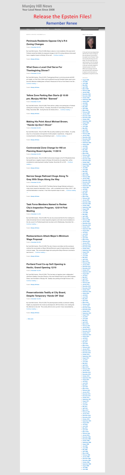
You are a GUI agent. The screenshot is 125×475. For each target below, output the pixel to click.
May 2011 (85, 406)
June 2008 (85, 469)
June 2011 (85, 404)
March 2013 (86, 367)
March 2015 (86, 324)
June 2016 (85, 297)
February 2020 (86, 220)
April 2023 (85, 151)
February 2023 (86, 155)
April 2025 (85, 108)
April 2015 (85, 322)
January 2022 (86, 178)
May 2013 (85, 363)
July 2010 (85, 424)
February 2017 (86, 282)
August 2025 (86, 101)
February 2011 (86, 412)
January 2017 (86, 284)
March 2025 (86, 110)
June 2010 (85, 426)
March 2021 (86, 196)
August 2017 (86, 273)
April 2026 (85, 87)
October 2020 (86, 205)
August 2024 (86, 123)
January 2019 (86, 243)
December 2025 (87, 94)
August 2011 (86, 401)
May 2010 (85, 428)
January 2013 (86, 370)
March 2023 (86, 153)
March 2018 (86, 261)
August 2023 (86, 144)
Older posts (29, 319)
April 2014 (85, 343)
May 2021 (85, 193)
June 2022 (85, 169)
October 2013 (86, 354)
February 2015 (86, 325)
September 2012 (87, 378)
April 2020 (85, 216)
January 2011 (86, 413)
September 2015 (87, 313)
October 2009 (86, 440)
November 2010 (87, 417)
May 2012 (85, 385)
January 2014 (86, 349)
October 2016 (86, 290)
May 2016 (85, 299)
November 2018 (87, 247)
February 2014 (86, 347)
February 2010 (86, 433)
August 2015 (86, 315)
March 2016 (86, 302)
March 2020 (86, 218)
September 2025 (87, 99)
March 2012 (86, 388)
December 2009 (87, 437)
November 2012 (87, 374)
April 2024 (85, 130)
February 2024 (86, 133)
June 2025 (85, 105)
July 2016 (85, 295)
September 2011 (87, 399)
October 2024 (86, 119)
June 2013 (85, 361)
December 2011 (87, 394)
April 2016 (85, 300)
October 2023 (86, 141)
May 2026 (85, 85)
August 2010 (86, 422)
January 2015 (86, 327)
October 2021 (86, 184)
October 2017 (86, 270)
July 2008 (85, 467)
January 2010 (86, 435)
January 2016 (86, 306)
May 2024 (85, 128)
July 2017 (85, 275)
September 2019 (87, 229)
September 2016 (87, 291)
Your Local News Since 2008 (42, 29)
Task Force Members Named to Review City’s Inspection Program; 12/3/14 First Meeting (46, 207)
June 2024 (85, 126)
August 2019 (86, 230)
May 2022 (85, 171)
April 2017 (85, 279)
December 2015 (87, 308)
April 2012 (85, 386)
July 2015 (85, 317)
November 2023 (87, 139)
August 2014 (86, 336)
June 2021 (85, 191)
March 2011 (86, 410)
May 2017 (85, 277)
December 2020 (87, 202)
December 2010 (87, 415)
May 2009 (85, 449)
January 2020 (86, 221)
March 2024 (86, 132)
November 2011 (87, 395)
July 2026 (85, 81)
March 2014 (86, 345)
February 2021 (86, 198)
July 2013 (85, 360)
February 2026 (86, 90)
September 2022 (87, 164)
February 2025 (86, 112)
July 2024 (85, 124)
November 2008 (87, 460)
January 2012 (86, 392)
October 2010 (86, 419)
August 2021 (86, 187)
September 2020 (87, 207)
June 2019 (85, 234)
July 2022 (85, 168)
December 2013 (87, 351)
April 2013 (85, 365)
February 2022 (86, 177)
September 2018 (87, 250)
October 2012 (86, 376)
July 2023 (85, 146)
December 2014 (87, 329)
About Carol (57, 29)
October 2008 (86, 462)
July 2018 (85, 254)
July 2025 (85, 103)
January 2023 (86, 157)
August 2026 (86, 80)
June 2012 (85, 383)
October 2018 (86, 248)
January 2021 (86, 200)
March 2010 (86, 431)
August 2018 (86, 252)
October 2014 (86, 333)
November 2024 (87, 117)
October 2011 (86, 397)
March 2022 (86, 175)
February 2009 (86, 455)
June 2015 (85, 318)
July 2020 (85, 211)
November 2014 (87, 331)
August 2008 (86, 466)
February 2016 (86, 304)
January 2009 (86, 456)
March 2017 (86, 281)
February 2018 (86, 263)
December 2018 (87, 245)
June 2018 (85, 255)
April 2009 (85, 451)
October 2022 (86, 162)
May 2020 (85, 214)
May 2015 (85, 320)
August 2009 (86, 444)
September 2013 (87, 356)
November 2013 (87, 352)
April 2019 (85, 238)
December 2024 (87, 115)
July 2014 (85, 338)
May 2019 (85, 236)
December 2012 (87, 372)
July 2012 (85, 381)
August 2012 (86, 379)
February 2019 (86, 241)
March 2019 (86, 239)
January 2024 (86, 135)
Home (28, 29)
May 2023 (85, 150)
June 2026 (85, 83)
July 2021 (85, 189)
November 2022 (87, 160)
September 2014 (87, 334)
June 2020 (85, 212)
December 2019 (87, 223)
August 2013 (86, 358)
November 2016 (87, 288)
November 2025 (87, 96)
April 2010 (85, 430)
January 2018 (86, 264)
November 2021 (87, 182)
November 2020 (87, 203)
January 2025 (86, 114)
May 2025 (85, 106)
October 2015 (86, 311)
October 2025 (86, 97)
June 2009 (85, 448)
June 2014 (85, 340)
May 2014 (85, 342)
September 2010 (87, 421)
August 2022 (86, 166)
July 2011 (85, 403)
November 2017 (87, 268)
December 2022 (87, 159)
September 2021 (87, 185)
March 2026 (86, 89)
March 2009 (86, 453)
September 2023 (87, 142)
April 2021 (85, 194)
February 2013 (86, 369)
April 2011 (85, 408)
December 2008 (87, 458)
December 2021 (87, 180)
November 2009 (87, 439)
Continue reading (59, 55)
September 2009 (87, 442)
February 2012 (86, 390)
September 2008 (87, 464)
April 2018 (85, 259)
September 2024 (87, 121)
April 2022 (85, 173)
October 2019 (86, 227)
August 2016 (86, 293)
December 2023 (87, 137)
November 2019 (87, 225)
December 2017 (87, 266)
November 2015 (87, 309)
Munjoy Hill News (35, 59)
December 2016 (87, 286)
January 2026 (86, 92)
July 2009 (85, 446)
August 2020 (86, 209)
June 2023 (85, 148)
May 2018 (85, 257)
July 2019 (85, 232)
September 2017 (87, 272)
